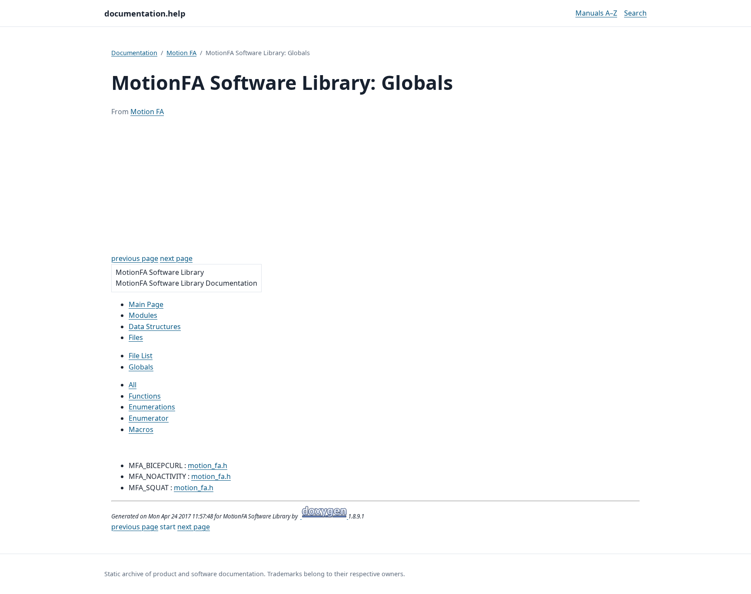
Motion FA (181, 53)
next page (176, 258)
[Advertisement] (375, 185)
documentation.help (145, 13)
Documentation (134, 53)
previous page (134, 258)
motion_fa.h (207, 465)
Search (635, 13)
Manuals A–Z (596, 13)
